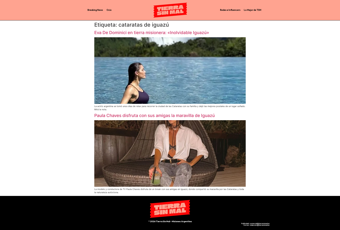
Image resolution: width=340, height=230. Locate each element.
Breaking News (95, 10)
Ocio (109, 10)
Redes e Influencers (230, 10)
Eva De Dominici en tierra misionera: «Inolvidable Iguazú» (151, 32)
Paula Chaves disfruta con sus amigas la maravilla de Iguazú (154, 115)
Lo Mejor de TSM (252, 10)
